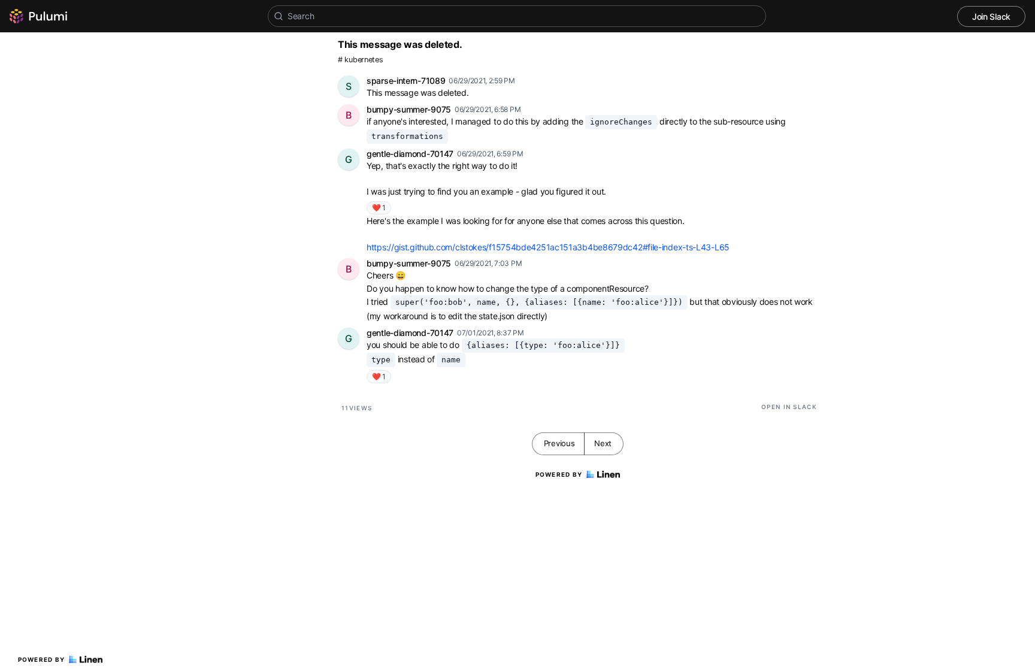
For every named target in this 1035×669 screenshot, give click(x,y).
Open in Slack (789, 406)
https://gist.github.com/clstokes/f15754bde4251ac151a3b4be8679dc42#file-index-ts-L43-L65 (548, 247)
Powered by (41, 659)
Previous (559, 443)
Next (603, 443)
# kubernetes (360, 59)
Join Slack (991, 16)
